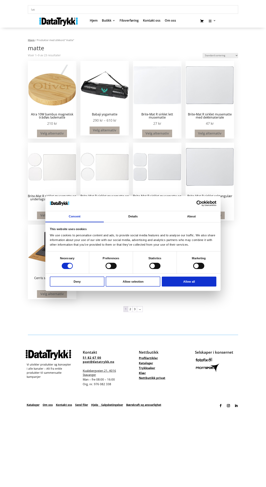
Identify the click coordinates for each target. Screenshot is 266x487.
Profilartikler (148, 358)
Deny (77, 281)
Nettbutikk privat (152, 378)
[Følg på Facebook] (221, 406)
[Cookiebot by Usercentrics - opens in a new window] (199, 203)
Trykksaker (147, 368)
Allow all (189, 281)
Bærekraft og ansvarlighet (143, 405)
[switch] (111, 266)
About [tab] (191, 216)
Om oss (48, 405)
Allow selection (133, 281)
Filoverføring (129, 21)
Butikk (106, 21)
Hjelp (96, 405)
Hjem (94, 21)
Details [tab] (133, 216)
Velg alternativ (52, 133)
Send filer (81, 405)
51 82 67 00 (92, 358)
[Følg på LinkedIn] (236, 406)
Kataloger (146, 363)
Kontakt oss (151, 21)
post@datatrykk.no (98, 362)
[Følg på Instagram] (228, 406)
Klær (142, 373)
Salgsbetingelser (112, 405)
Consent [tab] (74, 216)
